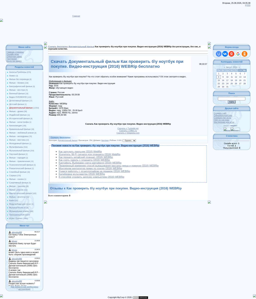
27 (240, 83)
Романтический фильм (20, 168)
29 (219, 87)
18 (232, 80)
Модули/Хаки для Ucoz (20, 204)
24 (227, 83)
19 (236, 80)
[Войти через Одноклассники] (244, 54)
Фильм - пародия (17, 158)
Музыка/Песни (16, 207)
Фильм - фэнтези (17, 197)
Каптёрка (105, 140)
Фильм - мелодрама (18, 136)
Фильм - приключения (19, 161)
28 (244, 83)
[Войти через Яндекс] (231, 54)
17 (227, 80)
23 (223, 83)
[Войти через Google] (238, 54)
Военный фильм (17, 93)
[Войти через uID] (219, 54)
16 (223, 80)
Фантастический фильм (20, 193)
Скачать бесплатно (58, 46)
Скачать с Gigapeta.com (128, 133)
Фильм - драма (16, 111)
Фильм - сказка (16, 179)
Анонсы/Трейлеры (17, 72)
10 (227, 77)
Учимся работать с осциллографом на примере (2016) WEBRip (94, 171)
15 (219, 80)
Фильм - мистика (17, 140)
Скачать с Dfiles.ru (128, 131)
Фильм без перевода (19, 79)
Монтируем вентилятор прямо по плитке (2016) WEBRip (90, 168)
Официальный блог (223, 115)
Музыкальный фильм (19, 150)
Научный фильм (17, 154)
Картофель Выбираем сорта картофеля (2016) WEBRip (90, 162)
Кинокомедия (15, 125)
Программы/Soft (17, 215)
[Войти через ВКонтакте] (225, 54)
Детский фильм (16, 104)
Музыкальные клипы (19, 211)
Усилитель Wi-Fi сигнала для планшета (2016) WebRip (89, 154)
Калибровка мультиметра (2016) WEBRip (82, 174)
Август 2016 (231, 67)
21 (244, 80)
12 (236, 77)
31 (227, 87)
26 (236, 83)
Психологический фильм (21, 165)
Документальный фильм (21, 108)
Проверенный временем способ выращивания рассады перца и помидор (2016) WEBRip (109, 165)
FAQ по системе (221, 120)
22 (219, 83)
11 (232, 77)
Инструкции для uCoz (224, 122)
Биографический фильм (20, 86)
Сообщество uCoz (222, 118)
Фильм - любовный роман (21, 133)
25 (232, 83)
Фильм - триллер (17, 186)
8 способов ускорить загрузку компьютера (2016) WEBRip (91, 176)
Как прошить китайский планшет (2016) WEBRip (86, 157)
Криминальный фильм (20, 129)
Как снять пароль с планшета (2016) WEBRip (84, 160)
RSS (248, 5)
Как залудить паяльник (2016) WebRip (80, 151)
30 (223, 87)
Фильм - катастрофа (19, 122)
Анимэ (12, 76)
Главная (76, 16)
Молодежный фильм (19, 143)
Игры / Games (15, 218)
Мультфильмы (16, 147)
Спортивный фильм (18, 183)
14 (244, 77)
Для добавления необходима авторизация (24, 288)
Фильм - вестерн (17, 90)
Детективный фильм (19, 100)
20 (240, 80)
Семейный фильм (17, 172)
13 (240, 77)
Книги (11, 200)
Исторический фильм (19, 118)
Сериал (12, 175)
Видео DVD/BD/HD (18, 97)
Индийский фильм (18, 115)
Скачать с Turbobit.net (128, 128)
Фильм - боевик (16, 83)
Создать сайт (220, 113)
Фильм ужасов (16, 190)
